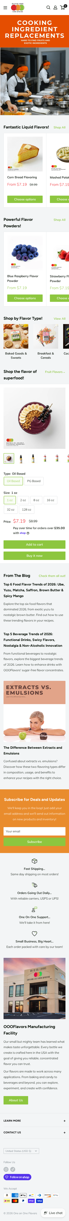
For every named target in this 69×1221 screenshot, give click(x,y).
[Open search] (48, 7)
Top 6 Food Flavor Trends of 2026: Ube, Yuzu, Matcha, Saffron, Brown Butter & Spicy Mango (34, 590)
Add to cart (34, 544)
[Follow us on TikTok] (12, 1169)
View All (59, 318)
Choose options (25, 199)
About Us (16, 1100)
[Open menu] (5, 7)
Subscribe (34, 842)
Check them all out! (52, 576)
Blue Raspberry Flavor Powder (22, 278)
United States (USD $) (18, 1151)
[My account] (55, 7)
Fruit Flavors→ (55, 372)
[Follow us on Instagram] (6, 1169)
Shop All (59, 127)
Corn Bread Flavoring (22, 177)
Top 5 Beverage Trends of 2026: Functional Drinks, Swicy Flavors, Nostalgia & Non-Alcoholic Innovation (33, 640)
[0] (62, 7)
